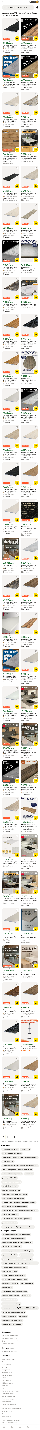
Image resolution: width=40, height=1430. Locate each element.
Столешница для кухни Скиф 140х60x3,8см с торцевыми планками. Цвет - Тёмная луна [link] (10, 490)
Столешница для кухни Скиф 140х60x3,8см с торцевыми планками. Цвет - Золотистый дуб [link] (10, 379)
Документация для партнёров (11, 1341)
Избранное (20, 1427)
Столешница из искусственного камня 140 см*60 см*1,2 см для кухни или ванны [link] (29, 973)
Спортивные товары (8, 1393)
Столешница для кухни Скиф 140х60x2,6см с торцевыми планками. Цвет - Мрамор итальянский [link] (10, 268)
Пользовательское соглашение (11, 1408)
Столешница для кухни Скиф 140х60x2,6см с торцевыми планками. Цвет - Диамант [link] (10, 714)
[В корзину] (17, 38)
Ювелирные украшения (9, 1404)
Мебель (4, 1362)
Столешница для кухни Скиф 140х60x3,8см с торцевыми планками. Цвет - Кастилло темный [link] (10, 1047)
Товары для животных (8, 1396)
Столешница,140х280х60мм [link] (29, 1047)
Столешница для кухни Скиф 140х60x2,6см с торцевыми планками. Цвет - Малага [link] (10, 825)
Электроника (6, 1370)
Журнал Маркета (7, 1416)
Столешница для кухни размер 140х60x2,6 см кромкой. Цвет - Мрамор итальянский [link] (29, 416)
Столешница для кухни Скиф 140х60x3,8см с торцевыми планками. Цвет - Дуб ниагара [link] (28, 603)
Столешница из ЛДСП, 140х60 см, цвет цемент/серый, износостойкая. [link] (10, 83)
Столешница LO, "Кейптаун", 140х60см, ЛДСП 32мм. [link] (28, 379)
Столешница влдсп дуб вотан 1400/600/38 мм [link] (10, 157)
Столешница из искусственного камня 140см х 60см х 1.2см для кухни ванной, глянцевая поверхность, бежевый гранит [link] (29, 751)
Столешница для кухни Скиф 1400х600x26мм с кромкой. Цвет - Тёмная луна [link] (10, 194)
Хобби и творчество (8, 1383)
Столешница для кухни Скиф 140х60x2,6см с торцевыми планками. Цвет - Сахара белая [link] (10, 416)
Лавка (12, 1427)
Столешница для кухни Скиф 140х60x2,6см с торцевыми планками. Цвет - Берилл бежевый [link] (10, 527)
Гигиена (4, 1367)
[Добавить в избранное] (17, 20)
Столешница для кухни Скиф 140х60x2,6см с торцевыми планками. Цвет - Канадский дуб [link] (10, 453)
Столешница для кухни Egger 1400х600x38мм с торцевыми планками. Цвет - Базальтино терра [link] (11, 751)
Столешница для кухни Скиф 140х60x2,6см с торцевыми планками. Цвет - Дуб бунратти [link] (28, 490)
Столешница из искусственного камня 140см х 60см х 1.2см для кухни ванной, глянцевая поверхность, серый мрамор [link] (11, 973)
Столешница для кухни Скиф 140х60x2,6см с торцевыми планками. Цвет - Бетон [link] (10, 788)
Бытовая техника (7, 1364)
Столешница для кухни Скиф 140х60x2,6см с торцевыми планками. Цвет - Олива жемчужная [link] (29, 194)
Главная (4, 1427)
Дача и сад (5, 1385)
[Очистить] (32, 7)
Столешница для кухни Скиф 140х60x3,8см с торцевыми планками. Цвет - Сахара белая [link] (10, 1084)
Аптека (4, 1378)
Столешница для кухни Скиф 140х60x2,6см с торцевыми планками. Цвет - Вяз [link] (10, 342)
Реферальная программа (9, 1351)
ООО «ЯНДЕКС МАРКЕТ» (14, 1420)
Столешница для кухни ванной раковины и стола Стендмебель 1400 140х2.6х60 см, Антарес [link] (11, 862)
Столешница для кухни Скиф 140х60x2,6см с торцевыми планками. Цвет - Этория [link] (28, 566)
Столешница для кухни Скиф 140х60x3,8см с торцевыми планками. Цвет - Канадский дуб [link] (28, 1121)
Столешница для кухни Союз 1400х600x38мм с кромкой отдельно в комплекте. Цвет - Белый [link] (10, 640)
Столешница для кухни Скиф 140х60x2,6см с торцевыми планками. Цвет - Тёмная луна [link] (10, 46)
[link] (10, 1149)
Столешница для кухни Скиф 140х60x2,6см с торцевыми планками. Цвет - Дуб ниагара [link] (28, 1010)
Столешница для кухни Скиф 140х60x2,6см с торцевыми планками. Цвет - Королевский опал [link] (11, 305)
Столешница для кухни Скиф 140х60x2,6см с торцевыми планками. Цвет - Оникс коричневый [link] (28, 231)
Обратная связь (6, 1411)
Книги (3, 1388)
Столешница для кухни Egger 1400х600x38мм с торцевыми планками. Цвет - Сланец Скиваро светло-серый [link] (29, 899)
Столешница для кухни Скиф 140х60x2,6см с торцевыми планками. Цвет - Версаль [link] (28, 120)
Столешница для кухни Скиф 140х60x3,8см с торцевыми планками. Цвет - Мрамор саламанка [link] (28, 453)
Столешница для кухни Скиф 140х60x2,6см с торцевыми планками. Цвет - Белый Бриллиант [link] (29, 677)
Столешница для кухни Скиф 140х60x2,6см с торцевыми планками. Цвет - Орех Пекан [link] (10, 1010)
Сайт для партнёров (8, 1343)
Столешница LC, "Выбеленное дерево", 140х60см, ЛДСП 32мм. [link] (28, 268)
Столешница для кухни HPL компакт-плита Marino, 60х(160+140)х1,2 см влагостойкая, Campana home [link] (29, 788)
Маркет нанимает (7, 1414)
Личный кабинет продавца (10, 1335)
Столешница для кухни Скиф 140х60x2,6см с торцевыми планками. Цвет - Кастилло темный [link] (28, 342)
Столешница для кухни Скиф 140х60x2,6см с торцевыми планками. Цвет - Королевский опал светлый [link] (11, 120)
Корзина (28, 1427)
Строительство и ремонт (9, 1399)
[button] (37, 7)
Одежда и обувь (7, 1372)
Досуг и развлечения (8, 1359)
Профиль (36, 1427)
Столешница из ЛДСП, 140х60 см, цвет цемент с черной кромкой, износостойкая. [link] (10, 676)
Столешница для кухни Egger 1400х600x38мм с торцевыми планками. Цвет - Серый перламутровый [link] (29, 862)
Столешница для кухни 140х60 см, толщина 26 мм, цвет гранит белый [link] (28, 305)
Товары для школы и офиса (10, 1391)
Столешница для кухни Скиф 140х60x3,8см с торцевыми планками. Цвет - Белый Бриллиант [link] (10, 936)
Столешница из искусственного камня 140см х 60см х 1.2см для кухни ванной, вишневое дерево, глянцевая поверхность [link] (11, 566)
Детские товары (7, 1401)
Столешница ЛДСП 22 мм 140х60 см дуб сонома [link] (11, 899)
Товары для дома (7, 1375)
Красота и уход (6, 1380)
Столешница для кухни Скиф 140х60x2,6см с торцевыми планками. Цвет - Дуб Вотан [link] (28, 83)
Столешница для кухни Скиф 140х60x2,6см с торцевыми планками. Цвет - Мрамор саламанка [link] (10, 231)
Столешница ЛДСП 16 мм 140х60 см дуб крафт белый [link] (29, 157)
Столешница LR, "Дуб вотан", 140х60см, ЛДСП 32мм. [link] (29, 825)
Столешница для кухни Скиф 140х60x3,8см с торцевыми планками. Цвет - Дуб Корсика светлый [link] (28, 640)
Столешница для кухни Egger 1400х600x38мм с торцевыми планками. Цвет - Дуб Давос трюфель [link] (29, 714)
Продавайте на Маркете (9, 1338)
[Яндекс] (15, 1423)
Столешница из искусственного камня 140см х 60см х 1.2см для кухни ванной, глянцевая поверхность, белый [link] (11, 1121)
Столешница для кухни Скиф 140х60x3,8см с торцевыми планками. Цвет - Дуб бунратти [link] (28, 1084)
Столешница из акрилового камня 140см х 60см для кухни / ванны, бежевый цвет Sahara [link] (29, 936)
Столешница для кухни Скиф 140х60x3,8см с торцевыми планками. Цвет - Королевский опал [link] (11, 603)
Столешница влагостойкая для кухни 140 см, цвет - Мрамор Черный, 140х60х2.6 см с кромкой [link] (29, 527)
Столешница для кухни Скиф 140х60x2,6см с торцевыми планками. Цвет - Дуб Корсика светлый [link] (28, 46)
